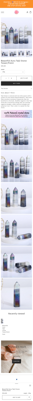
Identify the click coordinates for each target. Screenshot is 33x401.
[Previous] (4, 33)
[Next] (29, 33)
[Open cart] (30, 12)
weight (2, 69)
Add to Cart (24, 78)
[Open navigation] (3, 12)
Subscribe (16, 361)
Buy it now (16, 83)
